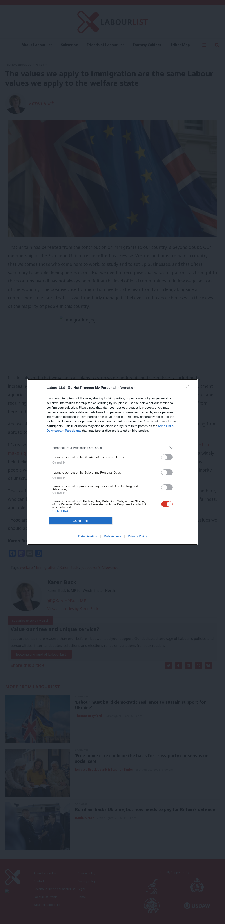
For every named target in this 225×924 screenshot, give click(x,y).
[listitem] (112, 447)
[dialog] (112, 462)
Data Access (112, 536)
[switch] (167, 457)
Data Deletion (87, 536)
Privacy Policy (137, 536)
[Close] (188, 388)
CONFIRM (81, 520)
